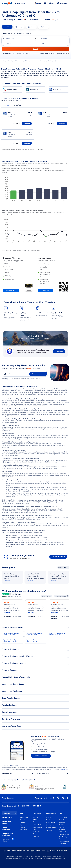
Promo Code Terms (43, 773)
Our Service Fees (64, 834)
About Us (48, 817)
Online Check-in (37, 824)
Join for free (59, 351)
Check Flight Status (58, 556)
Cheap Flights (24, 817)
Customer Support (38, 822)
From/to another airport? (48, 53)
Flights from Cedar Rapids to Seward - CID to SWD (34, 633)
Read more (7, 580)
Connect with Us (43, 798)
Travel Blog (36, 836)
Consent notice (5, 380)
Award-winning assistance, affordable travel (18, 780)
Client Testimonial (51, 825)
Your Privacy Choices (6, 840)
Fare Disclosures (7, 773)
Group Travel (23, 829)
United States (30, 61)
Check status (10, 291)
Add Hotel (18, 53)
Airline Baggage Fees (37, 828)
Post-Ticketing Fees (63, 838)
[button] (38, 3)
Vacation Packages (22, 826)
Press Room (49, 820)
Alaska (38, 61)
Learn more (35, 341)
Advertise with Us (51, 827)
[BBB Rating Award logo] (62, 788)
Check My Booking (36, 818)
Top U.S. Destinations (6, 828)
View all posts (62, 567)
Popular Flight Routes (6, 822)
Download (45, 291)
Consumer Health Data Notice (64, 842)
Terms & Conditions (62, 828)
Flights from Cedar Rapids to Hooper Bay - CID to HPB (11, 640)
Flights (13, 61)
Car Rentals (23, 822)
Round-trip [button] (6, 33)
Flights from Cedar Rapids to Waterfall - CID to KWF (57, 633)
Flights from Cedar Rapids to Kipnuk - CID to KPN (34, 640)
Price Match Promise (62, 823)
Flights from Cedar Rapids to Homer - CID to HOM (11, 633)
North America (20, 61)
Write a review (46, 596)
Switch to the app (41, 756)
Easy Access (8, 798)
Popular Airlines (7, 817)
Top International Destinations (7, 834)
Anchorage (44, 61)
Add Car (28, 53)
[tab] (7, 27)
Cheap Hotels (23, 820)
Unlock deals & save (38, 374)
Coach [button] (28, 33)
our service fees (63, 769)
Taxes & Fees (62, 831)
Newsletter (49, 830)
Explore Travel (19, 3)
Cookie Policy (63, 820)
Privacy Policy (13, 380)
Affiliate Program (50, 822)
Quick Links (6, 813)
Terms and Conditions (51, 856)
